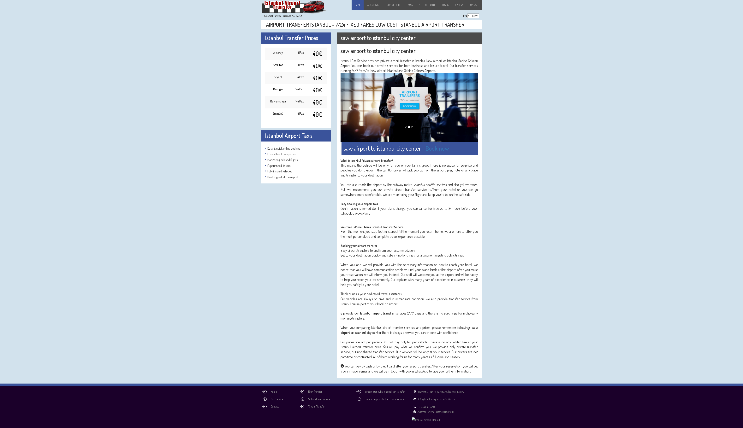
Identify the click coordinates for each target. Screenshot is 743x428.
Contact (474, 4)
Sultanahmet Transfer (319, 399)
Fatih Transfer (315, 391)
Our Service (373, 4)
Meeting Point (427, 4)
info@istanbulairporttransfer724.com (437, 399)
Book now (437, 148)
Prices (445, 4)
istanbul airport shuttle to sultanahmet (384, 399)
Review (459, 4)
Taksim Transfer (316, 406)
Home (357, 4)
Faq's (410, 4)
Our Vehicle (394, 4)
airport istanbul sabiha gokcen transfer (385, 391)
